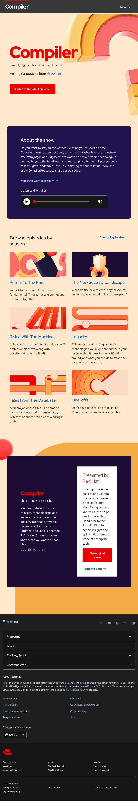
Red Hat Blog (100, 766)
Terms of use (54, 787)
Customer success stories (16, 711)
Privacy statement (11, 787)
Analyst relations (11, 717)
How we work (9, 704)
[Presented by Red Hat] (54, 73)
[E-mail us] (43, 550)
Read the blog (92, 569)
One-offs (80, 400)
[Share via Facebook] (29, 550)
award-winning (80, 689)
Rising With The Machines (32, 336)
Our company (10, 698)
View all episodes (112, 237)
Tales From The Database (33, 400)
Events (97, 762)
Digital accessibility (11, 791)
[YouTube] (109, 624)
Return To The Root (27, 282)
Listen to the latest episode (32, 89)
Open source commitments (84, 704)
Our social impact (79, 711)
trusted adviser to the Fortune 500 (82, 686)
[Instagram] (133, 624)
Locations (7, 766)
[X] (125, 624)
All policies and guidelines (105, 787)
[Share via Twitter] (39, 550)
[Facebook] (117, 624)
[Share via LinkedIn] (34, 550)
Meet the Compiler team (37, 181)
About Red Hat (9, 762)
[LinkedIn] (101, 624)
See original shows (97, 555)
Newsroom (75, 698)
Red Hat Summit (101, 770)
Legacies (80, 336)
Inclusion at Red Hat (12, 770)
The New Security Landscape (98, 282)
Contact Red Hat (56, 766)
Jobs (72, 717)
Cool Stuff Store (55, 770)
